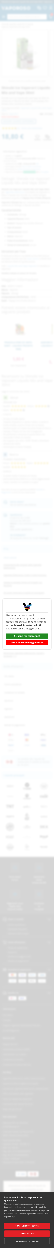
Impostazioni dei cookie (27, 1241)
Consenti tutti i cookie (27, 1226)
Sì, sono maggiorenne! (27, 636)
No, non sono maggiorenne (27, 642)
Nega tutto (27, 1233)
